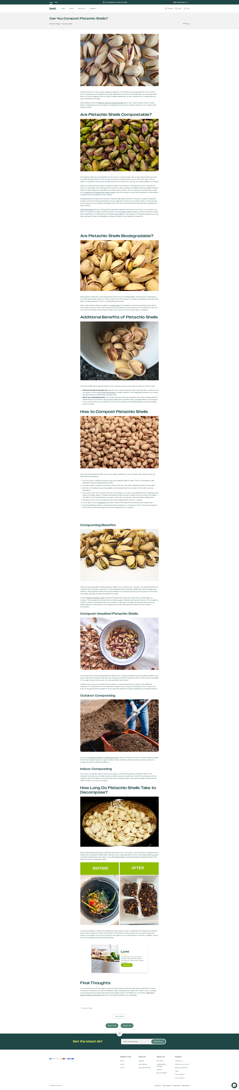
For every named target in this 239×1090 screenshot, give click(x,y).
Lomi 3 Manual (179, 1078)
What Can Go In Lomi (182, 1064)
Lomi (155, 855)
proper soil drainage (108, 392)
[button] (234, 1085)
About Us (81, 8)
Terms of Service (167, 1085)
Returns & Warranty (181, 1067)
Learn (63, 8)
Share (187, 24)
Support (93, 8)
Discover (141, 1061)
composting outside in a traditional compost (102, 757)
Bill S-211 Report (162, 1073)
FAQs (176, 1071)
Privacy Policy (176, 1085)
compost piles (115, 305)
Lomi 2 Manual (179, 1074)
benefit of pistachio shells (95, 598)
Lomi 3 (122, 1067)
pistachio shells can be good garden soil (112, 103)
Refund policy (186, 1085)
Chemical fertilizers (87, 209)
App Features (143, 1064)
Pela (56, 2)
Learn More (126, 965)
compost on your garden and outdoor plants (99, 192)
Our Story (160, 1061)
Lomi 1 (122, 1061)
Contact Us (178, 1061)
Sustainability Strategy (161, 1065)
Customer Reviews (144, 1067)
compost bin (102, 502)
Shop (71, 8)
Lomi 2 (122, 1064)
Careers (159, 1069)
